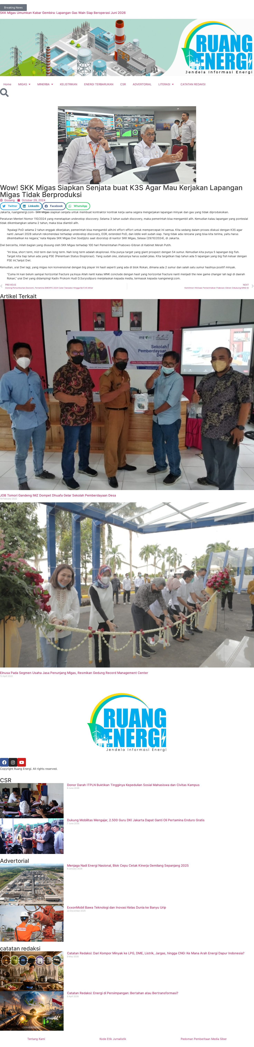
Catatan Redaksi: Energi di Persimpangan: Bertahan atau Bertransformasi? (122, 993)
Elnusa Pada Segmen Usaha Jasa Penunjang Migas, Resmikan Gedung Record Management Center (74, 673)
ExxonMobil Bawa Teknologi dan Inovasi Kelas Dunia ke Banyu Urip (116, 907)
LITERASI (164, 84)
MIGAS (22, 84)
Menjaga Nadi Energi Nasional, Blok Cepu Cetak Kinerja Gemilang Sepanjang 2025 (128, 865)
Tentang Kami (36, 1039)
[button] (10, 206)
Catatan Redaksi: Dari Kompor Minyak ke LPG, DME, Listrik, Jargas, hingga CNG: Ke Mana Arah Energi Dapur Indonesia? (155, 953)
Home (7, 84)
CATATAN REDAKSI (193, 84)
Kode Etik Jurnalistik (113, 1039)
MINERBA (43, 84)
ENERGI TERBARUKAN (98, 84)
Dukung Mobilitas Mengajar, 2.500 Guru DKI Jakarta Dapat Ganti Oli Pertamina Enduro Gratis (136, 820)
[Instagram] (13, 762)
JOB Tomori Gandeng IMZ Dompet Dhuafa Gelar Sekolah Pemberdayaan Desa (58, 495)
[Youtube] (21, 762)
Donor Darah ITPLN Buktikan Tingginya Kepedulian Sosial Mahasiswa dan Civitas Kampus (133, 785)
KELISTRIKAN (68, 84)
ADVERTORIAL (142, 84)
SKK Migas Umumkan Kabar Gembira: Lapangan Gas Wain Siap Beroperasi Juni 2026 (63, 13)
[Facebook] (4, 762)
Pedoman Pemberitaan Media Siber (204, 1039)
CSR (123, 84)
